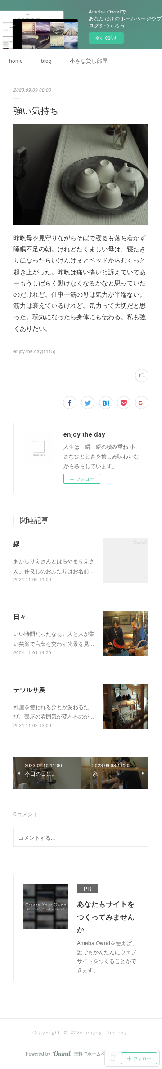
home (16, 60)
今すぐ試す (106, 38)
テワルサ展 (29, 689)
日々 (20, 616)
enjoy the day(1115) (34, 351)
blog (46, 60)
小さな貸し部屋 (89, 60)
